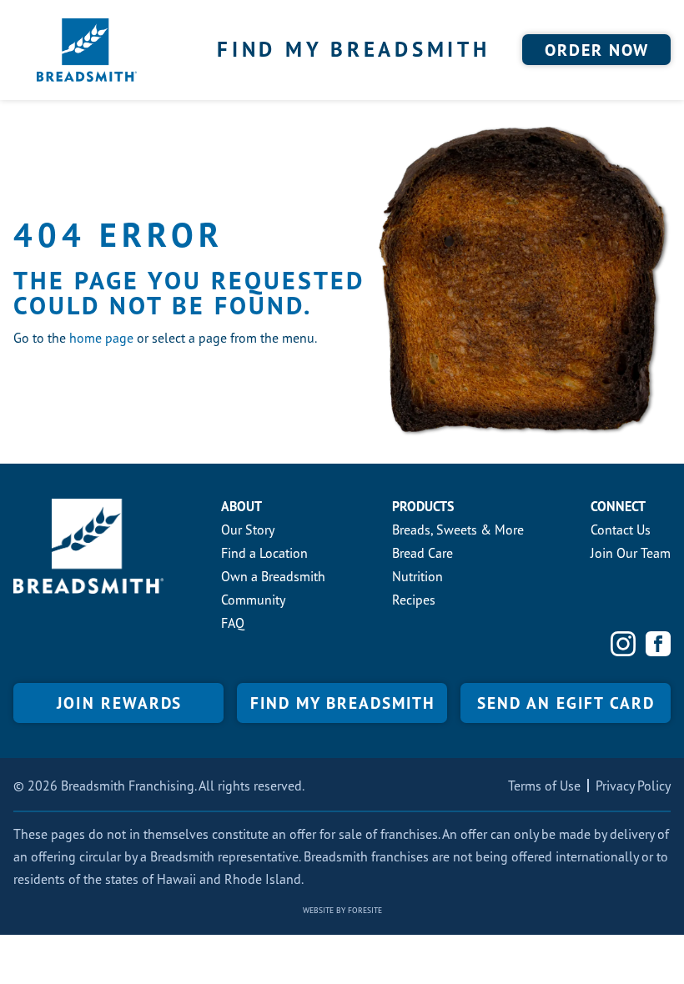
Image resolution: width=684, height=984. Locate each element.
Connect (618, 506)
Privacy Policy (633, 785)
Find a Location (264, 553)
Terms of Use (544, 785)
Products (423, 506)
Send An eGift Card (566, 702)
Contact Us (621, 529)
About (241, 506)
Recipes (413, 599)
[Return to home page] (87, 50)
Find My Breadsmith (353, 49)
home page (101, 337)
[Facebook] (658, 643)
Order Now (597, 50)
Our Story (247, 529)
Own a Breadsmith (273, 576)
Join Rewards (119, 702)
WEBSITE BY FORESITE (342, 910)
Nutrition (417, 576)
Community (253, 599)
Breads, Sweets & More (458, 529)
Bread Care (422, 553)
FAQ (232, 623)
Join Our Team (631, 553)
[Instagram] (623, 643)
